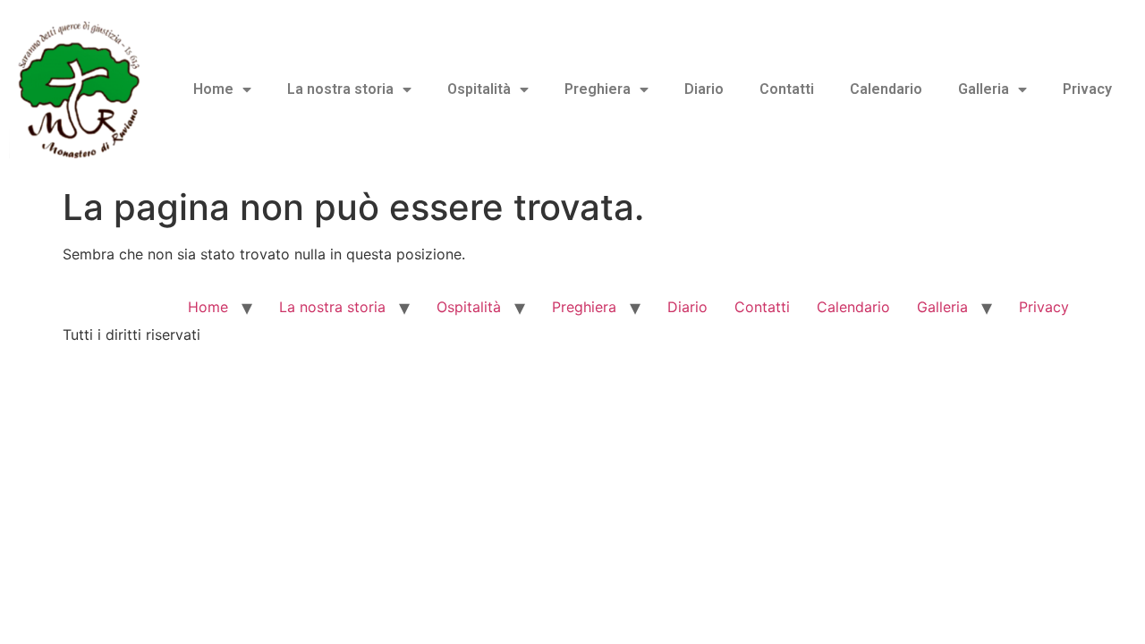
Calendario (886, 88)
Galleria (983, 88)
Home (213, 88)
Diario (704, 88)
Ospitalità (479, 88)
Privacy (1087, 88)
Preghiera (597, 88)
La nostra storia (340, 88)
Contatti (786, 88)
